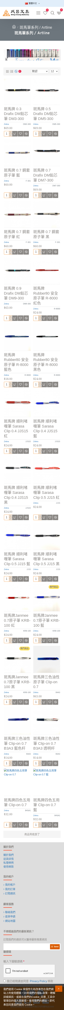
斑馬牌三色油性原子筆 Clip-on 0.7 (46, 682)
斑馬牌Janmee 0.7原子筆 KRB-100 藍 (46, 620)
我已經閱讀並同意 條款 (30, 981)
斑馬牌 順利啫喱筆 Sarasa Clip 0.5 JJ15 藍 (17, 559)
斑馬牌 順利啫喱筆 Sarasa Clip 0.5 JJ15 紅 (46, 492)
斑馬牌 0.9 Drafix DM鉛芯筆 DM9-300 (16, 293)
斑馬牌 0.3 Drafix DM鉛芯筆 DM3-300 (16, 114)
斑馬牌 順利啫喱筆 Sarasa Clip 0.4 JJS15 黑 (16, 494)
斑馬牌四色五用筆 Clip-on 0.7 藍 (46, 805)
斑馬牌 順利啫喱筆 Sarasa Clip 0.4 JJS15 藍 (45, 428)
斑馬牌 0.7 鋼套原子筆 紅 (17, 234)
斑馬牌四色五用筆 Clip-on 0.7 (17, 802)
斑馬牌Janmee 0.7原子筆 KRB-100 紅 (17, 620)
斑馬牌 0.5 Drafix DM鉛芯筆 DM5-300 (45, 114)
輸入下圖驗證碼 (13, 961)
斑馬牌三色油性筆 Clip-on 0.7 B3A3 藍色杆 (17, 743)
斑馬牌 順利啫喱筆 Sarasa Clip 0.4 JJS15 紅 (16, 428)
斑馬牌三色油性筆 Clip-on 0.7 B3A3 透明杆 (46, 743)
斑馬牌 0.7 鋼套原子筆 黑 (46, 234)
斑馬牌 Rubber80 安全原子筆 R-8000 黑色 (45, 362)
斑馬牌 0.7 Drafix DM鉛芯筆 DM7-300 (45, 175)
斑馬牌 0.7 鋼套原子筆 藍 (17, 172)
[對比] (26, 517)
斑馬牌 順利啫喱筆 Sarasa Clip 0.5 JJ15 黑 (46, 559)
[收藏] (20, 517)
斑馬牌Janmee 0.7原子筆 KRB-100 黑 (17, 682)
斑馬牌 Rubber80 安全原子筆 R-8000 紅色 (45, 295)
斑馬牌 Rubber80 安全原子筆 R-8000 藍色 (16, 362)
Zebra (6, 124)
